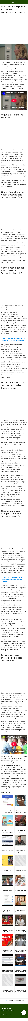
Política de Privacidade (7, 1011)
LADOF (14, 2)
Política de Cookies (6, 1015)
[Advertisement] (14, 29)
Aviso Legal (4, 1013)
